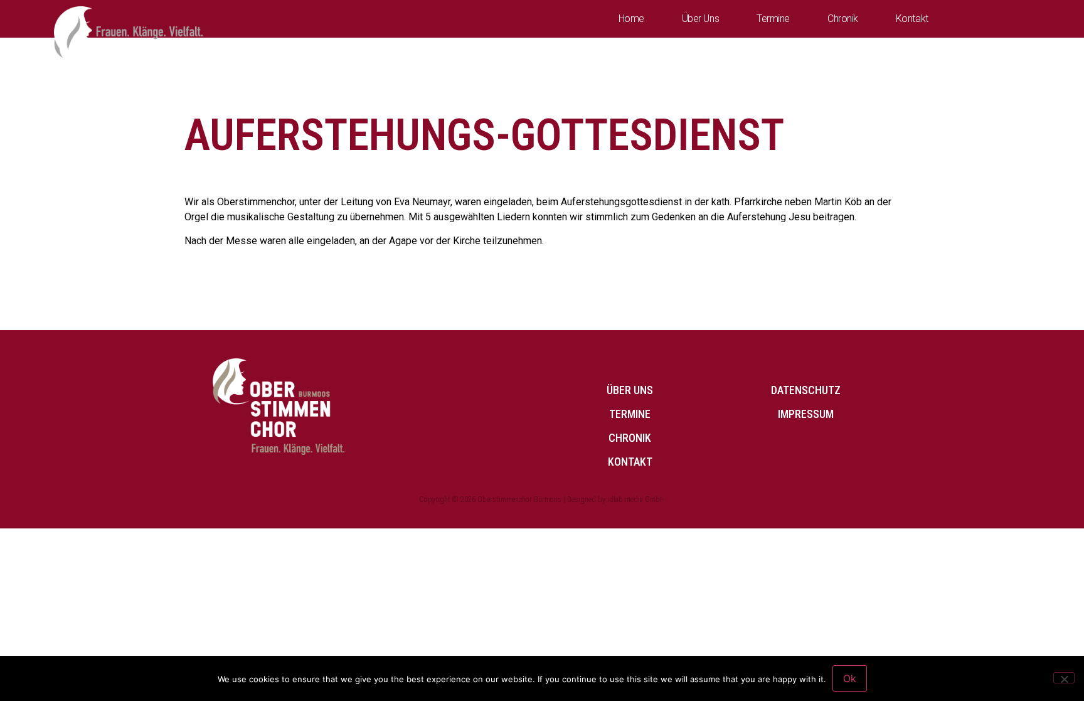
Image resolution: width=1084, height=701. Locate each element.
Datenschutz (806, 390)
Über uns (700, 18)
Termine (773, 18)
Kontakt (912, 18)
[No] (1064, 677)
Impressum (806, 413)
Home (631, 18)
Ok (849, 678)
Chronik (842, 18)
